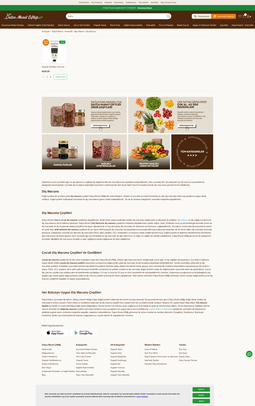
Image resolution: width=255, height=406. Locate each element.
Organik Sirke (116, 353)
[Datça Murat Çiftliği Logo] (23, 16)
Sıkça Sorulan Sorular (168, 2)
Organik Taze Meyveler (120, 375)
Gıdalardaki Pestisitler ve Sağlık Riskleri (58, 371)
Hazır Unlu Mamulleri (85, 375)
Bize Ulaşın (46, 368)
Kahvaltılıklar (81, 371)
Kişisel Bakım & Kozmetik (161, 309)
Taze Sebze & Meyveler (86, 353)
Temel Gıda (115, 25)
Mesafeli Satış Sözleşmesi (156, 364)
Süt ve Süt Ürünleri (82, 25)
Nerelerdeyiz (119, 2)
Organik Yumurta (117, 368)
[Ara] (168, 16)
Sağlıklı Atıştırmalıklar (133, 25)
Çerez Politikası (142, 396)
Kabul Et (201, 389)
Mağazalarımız (48, 353)
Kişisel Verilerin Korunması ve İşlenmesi (161, 356)
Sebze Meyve (64, 25)
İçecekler (224, 25)
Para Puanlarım (96, 2)
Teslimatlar (154, 2)
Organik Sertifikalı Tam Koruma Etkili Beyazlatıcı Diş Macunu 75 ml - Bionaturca (54, 67)
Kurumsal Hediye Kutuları (13, 25)
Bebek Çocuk (183, 25)
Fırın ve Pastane (166, 25)
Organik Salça (116, 349)
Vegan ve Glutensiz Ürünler (204, 25)
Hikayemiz (108, 2)
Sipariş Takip (184, 356)
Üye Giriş (183, 349)
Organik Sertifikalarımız (51, 360)
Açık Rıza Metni (151, 353)
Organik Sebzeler (117, 371)
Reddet (201, 395)
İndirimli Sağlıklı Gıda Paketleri (41, 25)
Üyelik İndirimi (84, 2)
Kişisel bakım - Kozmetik (242, 25)
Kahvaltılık (150, 25)
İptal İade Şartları (152, 360)
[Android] (83, 332)
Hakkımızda (47, 349)
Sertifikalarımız (131, 2)
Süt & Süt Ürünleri (83, 356)
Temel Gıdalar (82, 364)
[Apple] (55, 332)
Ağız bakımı (182, 220)
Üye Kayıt (183, 353)
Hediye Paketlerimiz (50, 364)
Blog (44, 375)
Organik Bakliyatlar (118, 356)
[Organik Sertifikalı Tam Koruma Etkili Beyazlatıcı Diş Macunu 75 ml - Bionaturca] (54, 51)
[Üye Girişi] (248, 16)
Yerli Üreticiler (143, 2)
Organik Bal (115, 364)
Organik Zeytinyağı (118, 360)
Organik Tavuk (100, 25)
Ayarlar (201, 401)
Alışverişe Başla (144, 8)
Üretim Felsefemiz (49, 356)
